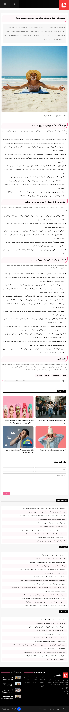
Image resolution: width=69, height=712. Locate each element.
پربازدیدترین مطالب (62, 500)
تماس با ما (63, 688)
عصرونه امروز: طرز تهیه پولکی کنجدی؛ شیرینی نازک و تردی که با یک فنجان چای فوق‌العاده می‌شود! (42, 516)
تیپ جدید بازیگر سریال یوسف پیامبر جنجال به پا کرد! (52, 527)
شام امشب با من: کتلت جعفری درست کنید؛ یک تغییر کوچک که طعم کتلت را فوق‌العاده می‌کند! (42, 530)
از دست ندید (63, 611)
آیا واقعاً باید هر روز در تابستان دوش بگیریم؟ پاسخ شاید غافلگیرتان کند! (7, 691)
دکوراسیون (27, 683)
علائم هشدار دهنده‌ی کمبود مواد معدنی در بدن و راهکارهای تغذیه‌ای (18, 451)
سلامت (64, 375)
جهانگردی (42, 683)
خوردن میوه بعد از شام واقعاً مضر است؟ (7, 685)
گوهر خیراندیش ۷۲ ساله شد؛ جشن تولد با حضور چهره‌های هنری (50, 541)
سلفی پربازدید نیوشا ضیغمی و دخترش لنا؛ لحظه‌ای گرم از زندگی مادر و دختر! (47, 562)
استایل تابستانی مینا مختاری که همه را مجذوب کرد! (53, 555)
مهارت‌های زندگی (27, 678)
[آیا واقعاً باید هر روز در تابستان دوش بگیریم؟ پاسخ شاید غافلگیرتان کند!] (18, 690)
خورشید (47, 375)
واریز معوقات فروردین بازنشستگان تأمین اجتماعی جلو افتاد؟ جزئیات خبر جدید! (46, 512)
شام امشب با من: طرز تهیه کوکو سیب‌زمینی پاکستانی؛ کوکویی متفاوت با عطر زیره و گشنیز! (44, 508)
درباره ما (63, 691)
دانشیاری (45, 709)
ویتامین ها (39, 375)
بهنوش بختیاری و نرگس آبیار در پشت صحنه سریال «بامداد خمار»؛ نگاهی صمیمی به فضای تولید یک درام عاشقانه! (38, 588)
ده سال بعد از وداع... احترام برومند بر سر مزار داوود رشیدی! (51, 559)
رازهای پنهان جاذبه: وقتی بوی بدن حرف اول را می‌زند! (52, 421)
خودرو (35, 683)
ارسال (6, 494)
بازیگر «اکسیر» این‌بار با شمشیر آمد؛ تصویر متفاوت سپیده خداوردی (49, 584)
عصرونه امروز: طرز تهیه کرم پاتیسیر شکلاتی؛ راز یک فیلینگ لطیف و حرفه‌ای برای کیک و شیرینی (42, 580)
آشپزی (43, 686)
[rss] (67, 694)
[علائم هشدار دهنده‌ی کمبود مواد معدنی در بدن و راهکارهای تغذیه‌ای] (18, 437)
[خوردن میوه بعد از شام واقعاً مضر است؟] (18, 684)
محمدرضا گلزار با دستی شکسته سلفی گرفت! (54, 591)
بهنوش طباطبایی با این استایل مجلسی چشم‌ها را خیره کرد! (51, 519)
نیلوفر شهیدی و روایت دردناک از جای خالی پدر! (54, 659)
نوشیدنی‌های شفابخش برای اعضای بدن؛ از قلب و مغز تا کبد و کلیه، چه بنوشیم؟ (7, 679)
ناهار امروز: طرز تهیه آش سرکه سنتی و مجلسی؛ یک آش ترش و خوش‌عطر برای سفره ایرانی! (43, 598)
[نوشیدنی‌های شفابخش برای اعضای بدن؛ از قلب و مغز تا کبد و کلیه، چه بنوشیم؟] (18, 678)
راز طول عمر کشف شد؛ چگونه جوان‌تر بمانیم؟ (53, 450)
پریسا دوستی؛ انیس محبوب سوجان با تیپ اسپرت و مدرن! (51, 566)
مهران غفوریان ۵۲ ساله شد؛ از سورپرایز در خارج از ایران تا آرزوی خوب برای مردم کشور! (44, 595)
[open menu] (5, 4)
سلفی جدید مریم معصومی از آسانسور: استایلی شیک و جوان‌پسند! (49, 577)
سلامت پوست (56, 375)
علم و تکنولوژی (42, 678)
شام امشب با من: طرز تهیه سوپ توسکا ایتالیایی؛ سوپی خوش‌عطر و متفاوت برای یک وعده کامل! (42, 569)
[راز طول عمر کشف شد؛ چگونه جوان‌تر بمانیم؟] (51, 437)
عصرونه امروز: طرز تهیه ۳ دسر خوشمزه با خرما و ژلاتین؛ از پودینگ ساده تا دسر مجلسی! (44, 534)
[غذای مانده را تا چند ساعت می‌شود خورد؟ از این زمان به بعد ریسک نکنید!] (18, 697)
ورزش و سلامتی (34, 678)
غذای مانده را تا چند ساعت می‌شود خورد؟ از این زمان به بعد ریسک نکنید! (7, 697)
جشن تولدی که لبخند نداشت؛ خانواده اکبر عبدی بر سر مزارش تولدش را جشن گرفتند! (45, 606)
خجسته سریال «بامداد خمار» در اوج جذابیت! (54, 573)
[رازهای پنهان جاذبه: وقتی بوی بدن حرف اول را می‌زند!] (51, 407)
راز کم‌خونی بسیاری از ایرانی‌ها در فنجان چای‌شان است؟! (51, 537)
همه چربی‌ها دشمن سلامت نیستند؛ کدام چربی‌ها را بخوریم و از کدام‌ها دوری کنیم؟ (45, 602)
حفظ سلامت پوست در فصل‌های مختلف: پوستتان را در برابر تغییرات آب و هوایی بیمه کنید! (18, 421)
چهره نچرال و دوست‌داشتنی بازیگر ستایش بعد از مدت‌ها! (51, 523)
